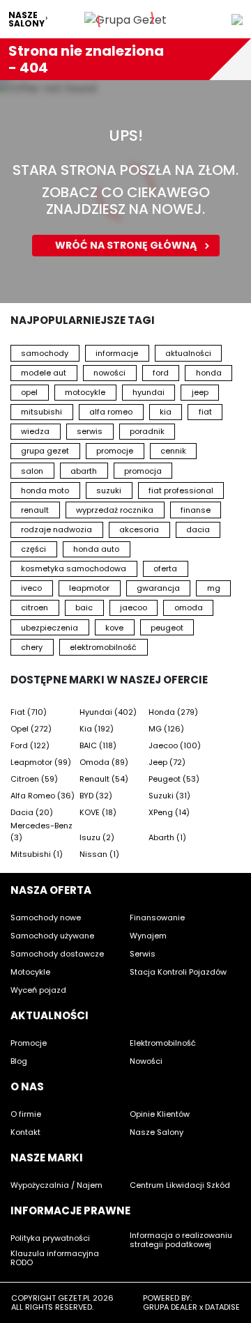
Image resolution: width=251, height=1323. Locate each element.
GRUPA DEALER (170, 1307)
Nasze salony (26, 19)
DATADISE (222, 1307)
